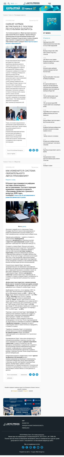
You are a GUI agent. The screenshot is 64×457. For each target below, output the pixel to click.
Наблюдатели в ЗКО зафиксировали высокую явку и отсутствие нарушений (51, 43)
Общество (17, 161)
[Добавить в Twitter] (34, 150)
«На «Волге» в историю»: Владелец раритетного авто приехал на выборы (51, 60)
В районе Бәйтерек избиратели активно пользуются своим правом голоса (51, 128)
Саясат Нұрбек (11, 153)
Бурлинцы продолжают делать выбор (52, 150)
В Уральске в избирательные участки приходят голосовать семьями (51, 142)
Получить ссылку (10, 179)
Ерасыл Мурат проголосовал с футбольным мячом (51, 120)
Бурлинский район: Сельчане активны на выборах (51, 77)
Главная (5, 15)
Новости (11, 15)
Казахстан (25, 423)
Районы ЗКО (25, 428)
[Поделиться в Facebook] (30, 150)
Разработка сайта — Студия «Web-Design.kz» (32, 452)
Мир (23, 420)
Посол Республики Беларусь (15, 150)
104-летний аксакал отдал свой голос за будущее (50, 96)
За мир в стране (47, 164)
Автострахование (12, 374)
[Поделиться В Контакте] (37, 150)
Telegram (25, 391)
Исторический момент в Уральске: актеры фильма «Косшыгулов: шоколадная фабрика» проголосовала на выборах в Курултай (51, 86)
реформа (9, 378)
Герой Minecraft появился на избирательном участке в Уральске (51, 113)
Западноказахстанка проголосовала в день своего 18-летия (51, 158)
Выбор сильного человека (50, 135)
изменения (24, 374)
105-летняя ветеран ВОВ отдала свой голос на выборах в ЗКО (51, 104)
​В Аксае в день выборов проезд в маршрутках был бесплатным (50, 69)
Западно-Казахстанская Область (33, 425)
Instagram (15, 391)
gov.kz (24, 226)
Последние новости (20, 15)
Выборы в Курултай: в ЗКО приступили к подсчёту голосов (50, 52)
